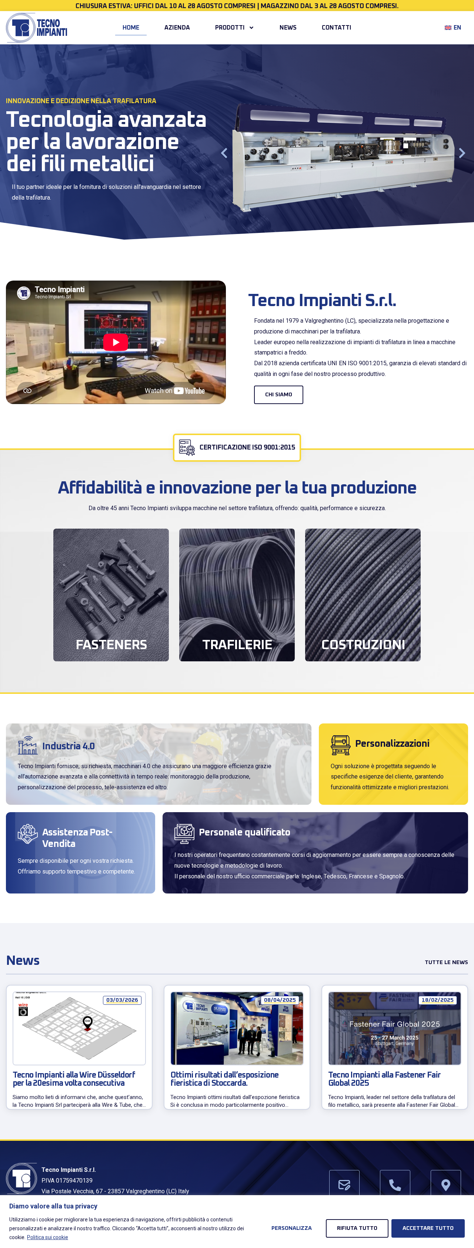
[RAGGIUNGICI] (446, 1185)
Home (131, 28)
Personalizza (291, 1228)
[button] (224, 153)
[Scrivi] (344, 1185)
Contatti (336, 28)
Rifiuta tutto (357, 1228)
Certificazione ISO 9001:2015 (247, 447)
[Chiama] (395, 1185)
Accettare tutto (428, 1228)
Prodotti (230, 28)
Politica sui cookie (47, 1237)
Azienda (177, 28)
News (288, 28)
